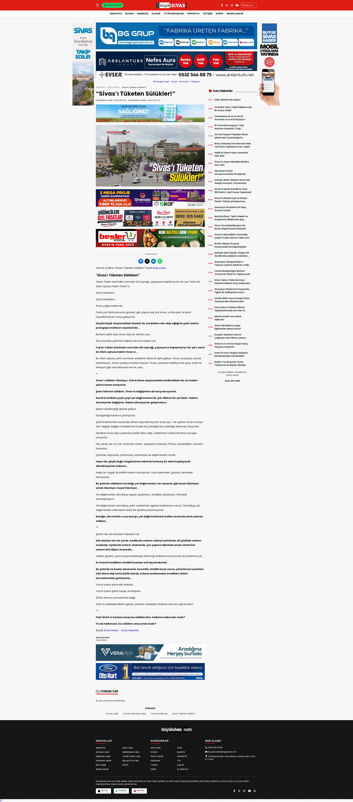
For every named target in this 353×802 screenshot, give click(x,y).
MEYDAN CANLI (102, 752)
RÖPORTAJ (193, 13)
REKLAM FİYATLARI (130, 760)
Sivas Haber (111, 630)
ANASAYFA (116, 13)
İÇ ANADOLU (182, 769)
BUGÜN (129, 13)
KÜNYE (219, 13)
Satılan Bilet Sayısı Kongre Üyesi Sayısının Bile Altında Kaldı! (231, 300)
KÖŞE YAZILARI (113, 87)
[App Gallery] (139, 791)
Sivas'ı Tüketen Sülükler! (183, 713)
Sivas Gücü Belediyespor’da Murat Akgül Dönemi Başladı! (230, 227)
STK (179, 760)
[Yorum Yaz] (1, 800)
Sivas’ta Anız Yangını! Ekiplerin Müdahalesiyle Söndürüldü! (231, 354)
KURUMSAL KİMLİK (103, 760)
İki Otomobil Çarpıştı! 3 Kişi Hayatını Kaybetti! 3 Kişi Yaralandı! (229, 127)
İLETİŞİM (207, 13)
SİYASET (154, 752)
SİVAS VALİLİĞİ (157, 756)
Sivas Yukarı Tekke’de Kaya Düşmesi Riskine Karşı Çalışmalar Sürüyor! (232, 282)
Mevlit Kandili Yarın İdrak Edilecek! (227, 318)
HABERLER (142, 13)
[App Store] (103, 791)
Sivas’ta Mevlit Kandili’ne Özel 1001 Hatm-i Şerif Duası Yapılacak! (233, 191)
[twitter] (226, 5)
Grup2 (174, 81)
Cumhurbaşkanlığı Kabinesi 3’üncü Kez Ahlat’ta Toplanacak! (232, 272)
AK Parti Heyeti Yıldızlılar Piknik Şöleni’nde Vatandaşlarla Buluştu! (231, 136)
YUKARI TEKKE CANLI (131, 756)
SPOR (179, 747)
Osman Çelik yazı (159, 713)
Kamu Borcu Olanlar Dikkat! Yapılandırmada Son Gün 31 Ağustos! (229, 309)
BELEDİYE (181, 752)
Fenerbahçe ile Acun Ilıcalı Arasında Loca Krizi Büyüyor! (229, 118)
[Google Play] (121, 791)
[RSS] (255, 791)
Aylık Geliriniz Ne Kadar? (227, 99)
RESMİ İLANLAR (235, 13)
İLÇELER (156, 13)
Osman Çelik (112, 713)
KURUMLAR (155, 760)
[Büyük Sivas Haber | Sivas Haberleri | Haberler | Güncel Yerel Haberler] (171, 5)
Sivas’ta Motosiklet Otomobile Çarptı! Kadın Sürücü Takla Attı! (232, 236)
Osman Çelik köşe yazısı (134, 713)
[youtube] (237, 5)
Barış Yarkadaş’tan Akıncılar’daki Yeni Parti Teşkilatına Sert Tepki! (232, 145)
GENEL (153, 769)
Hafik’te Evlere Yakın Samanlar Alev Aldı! (231, 154)
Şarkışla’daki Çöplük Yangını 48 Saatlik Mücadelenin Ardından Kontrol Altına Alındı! (231, 254)
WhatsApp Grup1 (161, 81)
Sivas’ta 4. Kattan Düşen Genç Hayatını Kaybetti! (231, 345)
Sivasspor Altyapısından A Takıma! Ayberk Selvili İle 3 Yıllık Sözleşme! (231, 263)
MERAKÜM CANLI (103, 756)
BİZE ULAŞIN (101, 765)
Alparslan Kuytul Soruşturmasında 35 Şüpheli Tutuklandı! (229, 172)
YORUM (154, 765)
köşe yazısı (159, 268)
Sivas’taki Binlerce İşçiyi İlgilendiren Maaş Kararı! (227, 327)
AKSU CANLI (127, 747)
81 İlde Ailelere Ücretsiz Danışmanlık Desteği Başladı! (230, 245)
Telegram (195, 81)
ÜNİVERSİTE (182, 756)
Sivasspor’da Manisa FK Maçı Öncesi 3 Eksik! (230, 209)
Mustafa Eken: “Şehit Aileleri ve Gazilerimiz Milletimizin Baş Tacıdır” (231, 218)
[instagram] (232, 5)
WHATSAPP (156, 747)
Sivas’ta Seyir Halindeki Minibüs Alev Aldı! (231, 163)
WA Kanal (183, 81)
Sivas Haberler (130, 630)
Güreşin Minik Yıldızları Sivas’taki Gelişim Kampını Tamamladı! (232, 182)
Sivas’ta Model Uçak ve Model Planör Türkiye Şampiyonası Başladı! (230, 200)
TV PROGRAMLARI (174, 13)
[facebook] (222, 5)
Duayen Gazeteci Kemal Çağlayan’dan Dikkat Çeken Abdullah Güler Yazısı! (229, 336)
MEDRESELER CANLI (130, 752)
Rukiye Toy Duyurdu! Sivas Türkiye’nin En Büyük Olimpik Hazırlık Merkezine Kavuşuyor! (230, 363)
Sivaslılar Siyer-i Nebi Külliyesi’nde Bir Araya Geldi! (233, 109)
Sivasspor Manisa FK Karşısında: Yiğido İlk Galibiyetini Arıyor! (232, 291)
